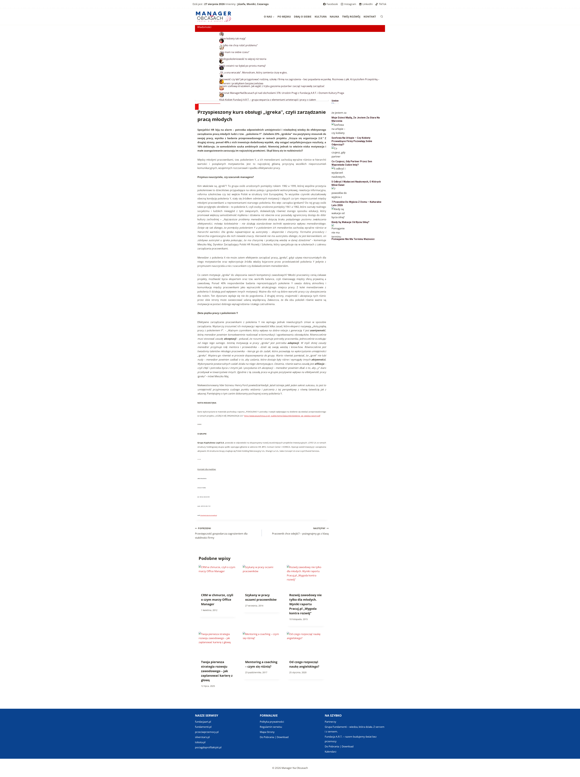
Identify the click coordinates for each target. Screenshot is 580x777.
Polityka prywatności (272, 721)
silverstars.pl (202, 737)
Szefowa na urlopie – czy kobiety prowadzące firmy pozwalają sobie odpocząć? (352, 141)
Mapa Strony (267, 732)
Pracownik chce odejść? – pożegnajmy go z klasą (300, 531)
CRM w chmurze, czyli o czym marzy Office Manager (217, 599)
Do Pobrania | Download (274, 737)
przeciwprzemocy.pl (207, 732)
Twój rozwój (351, 16)
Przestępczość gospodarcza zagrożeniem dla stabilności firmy (221, 533)
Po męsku (284, 16)
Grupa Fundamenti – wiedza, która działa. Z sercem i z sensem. (354, 729)
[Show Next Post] (198, 107)
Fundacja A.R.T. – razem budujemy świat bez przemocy (351, 739)
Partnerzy (330, 721)
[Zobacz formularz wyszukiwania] (381, 16)
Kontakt (370, 16)
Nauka (334, 16)
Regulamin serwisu (271, 727)
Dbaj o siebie (302, 16)
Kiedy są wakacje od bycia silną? (350, 222)
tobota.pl (200, 742)
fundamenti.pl (203, 727)
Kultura (321, 16)
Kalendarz (330, 751)
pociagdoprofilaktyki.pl (208, 747)
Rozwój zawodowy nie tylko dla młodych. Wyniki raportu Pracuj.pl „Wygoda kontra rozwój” (305, 604)
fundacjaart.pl (203, 721)
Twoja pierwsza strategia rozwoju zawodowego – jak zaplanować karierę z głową (217, 671)
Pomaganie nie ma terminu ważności (353, 239)
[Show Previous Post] (196, 107)
